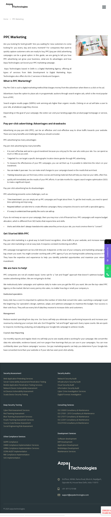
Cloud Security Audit (66, 385)
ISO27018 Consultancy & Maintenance (73, 423)
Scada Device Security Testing (15, 394)
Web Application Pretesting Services (18, 378)
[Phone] (107, 274)
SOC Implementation (11, 457)
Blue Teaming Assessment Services (17, 416)
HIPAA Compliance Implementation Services (21, 448)
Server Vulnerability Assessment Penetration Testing (24, 381)
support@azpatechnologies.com (75, 495)
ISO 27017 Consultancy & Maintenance (73, 416)
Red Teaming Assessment (13, 413)
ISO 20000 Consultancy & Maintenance (73, 410)
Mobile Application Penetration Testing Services (22, 385)
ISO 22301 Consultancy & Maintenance (73, 419)
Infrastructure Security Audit (69, 381)
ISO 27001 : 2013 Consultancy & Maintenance (76, 413)
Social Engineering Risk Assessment (18, 426)
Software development (67, 438)
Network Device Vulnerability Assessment (20, 388)
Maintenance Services (67, 451)
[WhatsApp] (107, 268)
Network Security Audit (67, 378)
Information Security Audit (68, 388)
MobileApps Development (68, 448)
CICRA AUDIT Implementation (15, 451)
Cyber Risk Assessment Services (16, 410)
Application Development (68, 445)
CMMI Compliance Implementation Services (21, 445)
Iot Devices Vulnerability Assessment (18, 391)
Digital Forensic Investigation (69, 394)
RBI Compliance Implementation (16, 454)
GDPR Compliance (10, 442)
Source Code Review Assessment (17, 423)
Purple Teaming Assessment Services (18, 419)
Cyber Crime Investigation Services (72, 391)
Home (5, 19)
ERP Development (65, 442)
